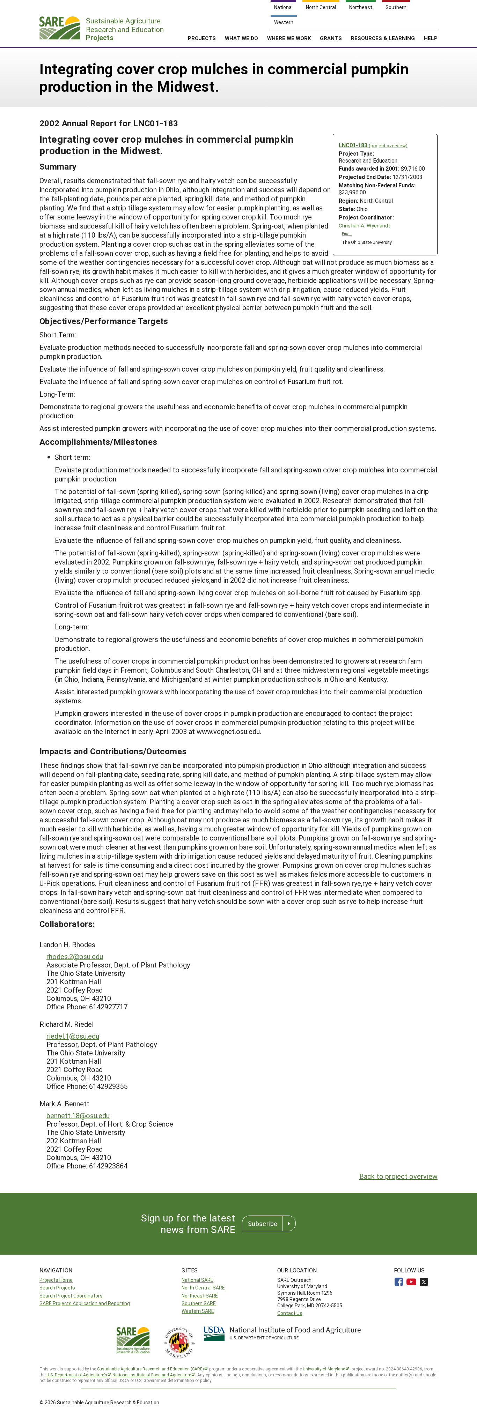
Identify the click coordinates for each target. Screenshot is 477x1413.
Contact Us (289, 1313)
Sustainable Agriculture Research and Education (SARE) (150, 1368)
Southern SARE (199, 1303)
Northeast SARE (200, 1295)
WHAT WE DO (241, 38)
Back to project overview (398, 1176)
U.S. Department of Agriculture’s (76, 1374)
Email (347, 233)
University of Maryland (324, 1368)
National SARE (197, 1280)
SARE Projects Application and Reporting (84, 1303)
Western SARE (198, 1311)
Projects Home (56, 1280)
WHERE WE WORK (289, 38)
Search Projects (57, 1287)
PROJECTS (202, 38)
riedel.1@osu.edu (72, 1035)
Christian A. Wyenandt (364, 226)
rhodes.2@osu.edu (74, 956)
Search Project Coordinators (71, 1295)
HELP (431, 38)
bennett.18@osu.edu (78, 1115)
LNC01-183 (373, 145)
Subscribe (262, 1223)
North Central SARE (203, 1287)
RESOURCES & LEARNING (383, 38)
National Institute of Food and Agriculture (151, 1374)
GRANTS (331, 38)
